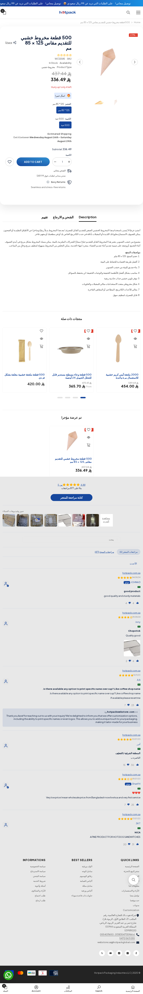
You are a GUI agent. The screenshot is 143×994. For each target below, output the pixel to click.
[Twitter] (102, 953)
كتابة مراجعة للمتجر (71, 497)
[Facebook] (136, 953)
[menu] (138, 12)
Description (87, 217)
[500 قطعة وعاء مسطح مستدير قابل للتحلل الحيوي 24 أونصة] (71, 349)
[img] (71, 485)
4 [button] (60, 397)
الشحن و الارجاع (63, 217)
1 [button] (83, 397)
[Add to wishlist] (9, 161)
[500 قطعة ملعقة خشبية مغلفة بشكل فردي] (24, 349)
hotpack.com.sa (131, 573)
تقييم (45, 217)
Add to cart (33, 161)
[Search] (128, 12)
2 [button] (75, 397)
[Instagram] (128, 953)
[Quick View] (135, 339)
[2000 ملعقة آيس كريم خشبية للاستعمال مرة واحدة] (118, 349)
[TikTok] (119, 953)
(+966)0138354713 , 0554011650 (117, 934)
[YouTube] (111, 953)
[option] (107, 62)
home (137, 22)
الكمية (69, 154)
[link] (99, 988)
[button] (80, 62)
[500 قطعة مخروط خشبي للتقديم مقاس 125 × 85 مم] (71, 440)
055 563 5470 (127, 938)
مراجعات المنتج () (104, 552)
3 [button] (67, 397)
